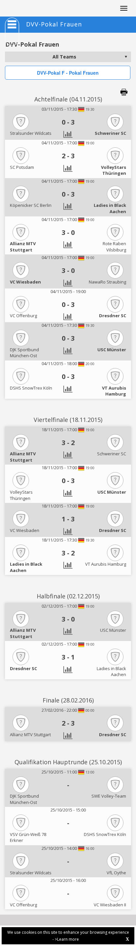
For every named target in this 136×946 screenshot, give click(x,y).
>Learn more (67, 939)
